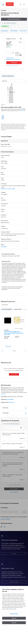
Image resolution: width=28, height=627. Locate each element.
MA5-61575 (22, 110)
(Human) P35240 (10, 399)
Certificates (15, 30)
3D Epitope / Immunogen (6, 188)
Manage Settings (14, 613)
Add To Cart (14, 62)
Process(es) (5, 413)
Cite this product (14, 374)
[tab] (14, 408)
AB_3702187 (4, 246)
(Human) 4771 (11, 402)
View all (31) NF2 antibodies (14, 19)
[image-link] (11, 93)
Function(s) (5, 407)
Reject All (14, 618)
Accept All (14, 622)
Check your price (10, 58)
